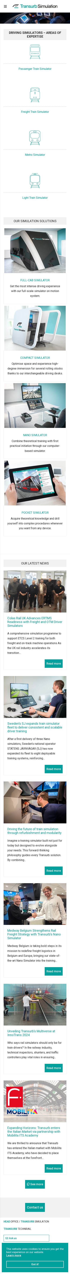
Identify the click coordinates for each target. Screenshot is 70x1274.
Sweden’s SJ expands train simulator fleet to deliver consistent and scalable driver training (34, 727)
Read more (53, 663)
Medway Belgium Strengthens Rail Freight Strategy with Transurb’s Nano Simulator (34, 934)
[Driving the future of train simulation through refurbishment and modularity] (35, 802)
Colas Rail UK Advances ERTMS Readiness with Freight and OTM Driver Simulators (34, 622)
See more (36, 1184)
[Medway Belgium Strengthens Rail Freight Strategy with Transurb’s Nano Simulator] (35, 904)
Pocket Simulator (35, 512)
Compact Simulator (35, 357)
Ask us (13, 1238)
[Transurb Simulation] (35, 6)
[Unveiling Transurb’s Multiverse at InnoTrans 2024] (35, 1005)
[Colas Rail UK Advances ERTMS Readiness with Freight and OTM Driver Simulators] (35, 591)
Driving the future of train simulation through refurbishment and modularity (34, 831)
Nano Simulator (35, 435)
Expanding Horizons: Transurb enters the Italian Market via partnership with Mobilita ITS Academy (33, 1131)
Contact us (35, 1207)
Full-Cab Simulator (35, 280)
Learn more (13, 1255)
